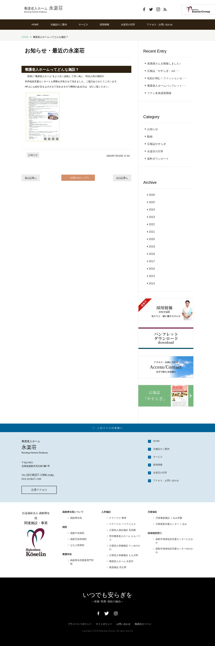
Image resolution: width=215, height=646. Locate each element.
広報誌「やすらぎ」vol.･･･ (163, 71)
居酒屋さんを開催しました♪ (164, 63)
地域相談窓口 (155, 533)
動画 (150, 136)
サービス (83, 24)
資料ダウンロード (158, 158)
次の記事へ (122, 177)
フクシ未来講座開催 (159, 93)
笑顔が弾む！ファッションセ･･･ (166, 78)
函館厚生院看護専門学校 (82, 562)
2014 (152, 283)
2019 (152, 246)
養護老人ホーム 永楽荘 (121, 561)
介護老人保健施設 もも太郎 (123, 555)
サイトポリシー (104, 624)
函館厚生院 (76, 518)
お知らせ (33, 155)
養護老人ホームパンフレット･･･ (166, 85)
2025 (152, 202)
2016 (152, 268)
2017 (152, 261)
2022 (152, 224)
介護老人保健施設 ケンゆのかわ (124, 547)
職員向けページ (143, 624)
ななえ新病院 (77, 545)
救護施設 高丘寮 (117, 567)
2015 (152, 276)
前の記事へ (31, 177)
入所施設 (106, 512)
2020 (152, 239)
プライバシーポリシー (80, 624)
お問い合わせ (123, 624)
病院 (64, 527)
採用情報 (104, 24)
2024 (152, 209)
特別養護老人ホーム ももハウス (124, 538)
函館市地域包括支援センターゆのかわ (174, 550)
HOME (35, 24)
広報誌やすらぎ (156, 144)
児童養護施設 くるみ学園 (169, 518)
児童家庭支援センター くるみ (171, 524)
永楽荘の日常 (128, 24)
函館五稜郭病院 (78, 539)
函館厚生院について (72, 512)
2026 (152, 194)
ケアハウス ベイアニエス (122, 524)
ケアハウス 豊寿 (117, 518)
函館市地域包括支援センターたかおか (174, 541)
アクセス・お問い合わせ (160, 24)
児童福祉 (152, 512)
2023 (152, 217)
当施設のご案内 (58, 24)
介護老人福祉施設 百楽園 (122, 530)
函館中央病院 (77, 533)
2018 (152, 253)
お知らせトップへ (79, 177)
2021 (152, 231)
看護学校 (67, 554)
